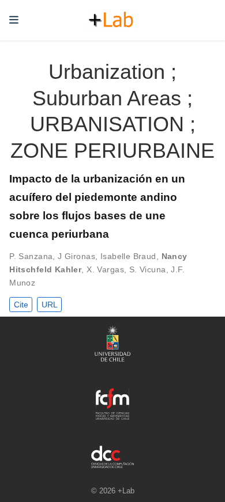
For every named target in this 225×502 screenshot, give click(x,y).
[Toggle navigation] (13, 20)
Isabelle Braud (128, 256)
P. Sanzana (30, 256)
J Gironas (76, 256)
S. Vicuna (147, 269)
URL (50, 304)
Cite (21, 304)
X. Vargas (105, 269)
